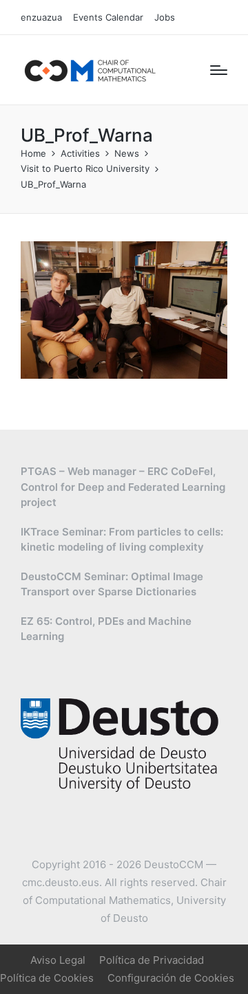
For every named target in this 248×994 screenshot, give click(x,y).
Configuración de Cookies (170, 977)
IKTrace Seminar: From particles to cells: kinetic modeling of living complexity (122, 539)
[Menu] (218, 70)
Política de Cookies (47, 977)
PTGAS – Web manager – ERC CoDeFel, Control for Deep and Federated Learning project (123, 487)
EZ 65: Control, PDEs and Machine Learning (106, 629)
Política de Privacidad (151, 960)
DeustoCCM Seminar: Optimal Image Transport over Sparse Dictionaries (112, 584)
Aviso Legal (57, 960)
